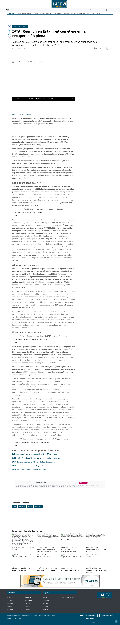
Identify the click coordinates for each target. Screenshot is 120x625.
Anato (93, 13)
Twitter (45, 597)
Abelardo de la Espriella (83, 13)
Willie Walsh (38, 506)
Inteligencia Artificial (69, 13)
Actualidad (24, 9)
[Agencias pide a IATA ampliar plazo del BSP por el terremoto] (97, 539)
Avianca (36, 13)
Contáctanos (90, 619)
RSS (93, 622)
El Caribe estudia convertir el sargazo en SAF (22, 569)
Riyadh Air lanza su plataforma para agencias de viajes (96, 570)
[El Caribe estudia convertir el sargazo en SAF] (23, 560)
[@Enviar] (9, 37)
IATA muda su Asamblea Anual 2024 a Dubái (30, 469)
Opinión (80, 9)
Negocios (44, 9)
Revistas (85, 9)
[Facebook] (9, 26)
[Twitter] (9, 30)
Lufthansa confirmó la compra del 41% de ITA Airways (34, 454)
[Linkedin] (9, 33)
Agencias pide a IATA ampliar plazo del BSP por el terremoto (96, 549)
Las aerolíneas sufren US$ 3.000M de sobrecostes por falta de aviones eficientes (48, 549)
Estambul (22, 506)
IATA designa (18, 462)
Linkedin (45, 606)
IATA (14, 506)
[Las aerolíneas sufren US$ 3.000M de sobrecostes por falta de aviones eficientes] (48, 539)
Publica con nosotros (87, 615)
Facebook (46, 600)
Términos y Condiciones (14, 618)
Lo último (30, 9)
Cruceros (73, 9)
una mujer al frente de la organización (39, 462)
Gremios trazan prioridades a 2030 (23, 548)
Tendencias (66, 9)
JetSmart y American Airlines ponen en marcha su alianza (36, 458)
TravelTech (51, 9)
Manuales (37, 9)
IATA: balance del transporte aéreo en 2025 (71, 569)
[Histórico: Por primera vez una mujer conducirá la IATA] (48, 560)
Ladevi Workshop (57, 13)
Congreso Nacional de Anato (24, 13)
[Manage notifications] (116, 621)
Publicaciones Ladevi (67, 597)
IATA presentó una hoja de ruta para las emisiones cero (35, 466)
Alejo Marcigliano (24, 114)
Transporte (59, 9)
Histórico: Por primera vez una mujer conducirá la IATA (47, 570)
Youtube (45, 609)
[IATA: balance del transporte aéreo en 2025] (72, 560)
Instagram (46, 603)
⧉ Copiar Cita (83, 482)
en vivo (99, 13)
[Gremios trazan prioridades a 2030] (23, 539)
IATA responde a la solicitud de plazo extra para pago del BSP (70, 549)
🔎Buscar (92, 9)
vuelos (30, 506)
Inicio (15, 26)
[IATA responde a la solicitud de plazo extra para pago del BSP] (72, 539)
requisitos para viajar (45, 13)
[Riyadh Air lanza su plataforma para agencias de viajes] (97, 560)
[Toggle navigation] (10, 10)
